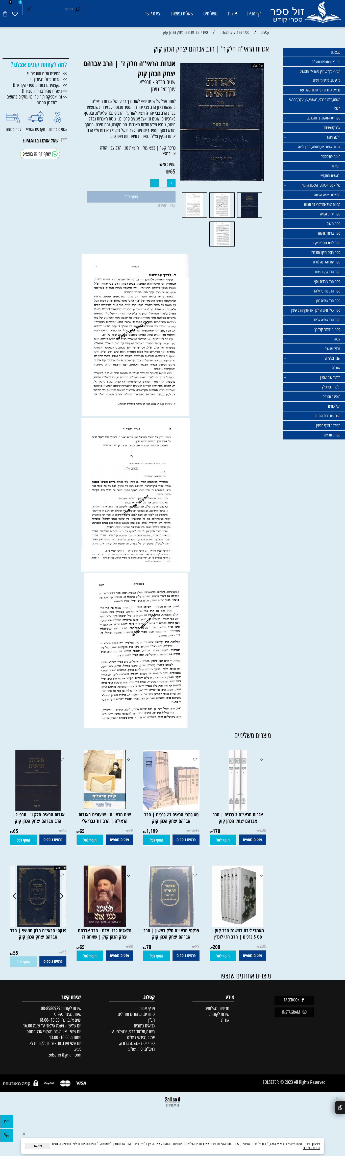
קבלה (337, 339)
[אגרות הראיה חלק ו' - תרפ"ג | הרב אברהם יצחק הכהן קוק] (38, 810)
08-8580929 (50, 1008)
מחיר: (171, 164)
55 (15, 952)
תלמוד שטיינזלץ (331, 387)
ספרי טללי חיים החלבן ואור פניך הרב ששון (315, 310)
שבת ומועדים (332, 358)
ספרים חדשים (332, 435)
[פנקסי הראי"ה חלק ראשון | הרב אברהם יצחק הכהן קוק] (171, 925)
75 (64, 830)
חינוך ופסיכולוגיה (330, 156)
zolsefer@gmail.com (64, 1055)
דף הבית (254, 13)
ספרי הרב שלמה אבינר (326, 319)
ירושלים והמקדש (330, 175)
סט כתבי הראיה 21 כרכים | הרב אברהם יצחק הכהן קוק (171, 817)
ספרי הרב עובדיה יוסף (327, 281)
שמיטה (336, 367)
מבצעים (335, 52)
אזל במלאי (257, 66)
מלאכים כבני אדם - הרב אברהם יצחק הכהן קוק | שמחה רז (104, 933)
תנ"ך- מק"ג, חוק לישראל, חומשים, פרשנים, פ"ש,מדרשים (319, 76)
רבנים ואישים (332, 348)
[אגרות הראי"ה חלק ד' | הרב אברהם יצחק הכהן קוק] (249, 217)
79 (131, 830)
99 (197, 946)
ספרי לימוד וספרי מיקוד (326, 242)
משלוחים (210, 13)
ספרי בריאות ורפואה (328, 233)
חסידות (336, 166)
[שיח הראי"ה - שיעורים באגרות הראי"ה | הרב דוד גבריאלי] (105, 810)
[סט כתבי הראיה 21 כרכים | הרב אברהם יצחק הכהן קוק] (169, 810)
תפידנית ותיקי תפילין (328, 425)
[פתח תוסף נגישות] (340, 1107)
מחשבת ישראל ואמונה (327, 194)
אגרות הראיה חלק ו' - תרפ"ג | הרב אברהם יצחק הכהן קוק (38, 817)
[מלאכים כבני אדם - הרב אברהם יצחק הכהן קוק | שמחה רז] (105, 925)
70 (148, 946)
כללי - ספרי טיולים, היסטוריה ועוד (320, 185)
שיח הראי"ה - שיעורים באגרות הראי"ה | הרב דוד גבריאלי (105, 817)
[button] (223, 840)
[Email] (7, 1122)
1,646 (195, 830)
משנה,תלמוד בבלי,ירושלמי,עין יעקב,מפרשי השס (314, 104)
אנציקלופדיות (332, 127)
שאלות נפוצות (182, 13)
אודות (232, 13)
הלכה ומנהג (333, 137)
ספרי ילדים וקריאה (329, 214)
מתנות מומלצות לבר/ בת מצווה (322, 204)
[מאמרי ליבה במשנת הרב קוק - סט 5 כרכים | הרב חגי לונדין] (237, 925)
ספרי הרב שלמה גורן (328, 300)
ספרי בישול (333, 223)
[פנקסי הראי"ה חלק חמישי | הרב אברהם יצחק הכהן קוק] (38, 925)
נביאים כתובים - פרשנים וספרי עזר (320, 90)
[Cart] (5, 13)
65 (173, 171)
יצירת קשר (153, 13)
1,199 (152, 830)
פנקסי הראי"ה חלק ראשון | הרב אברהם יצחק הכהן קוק (171, 933)
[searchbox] (53, 9)
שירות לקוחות (219, 1014)
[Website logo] (305, 14)
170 (216, 830)
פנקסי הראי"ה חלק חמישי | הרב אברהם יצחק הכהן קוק (38, 933)
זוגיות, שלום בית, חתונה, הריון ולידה (319, 146)
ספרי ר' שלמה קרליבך (327, 329)
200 (216, 946)
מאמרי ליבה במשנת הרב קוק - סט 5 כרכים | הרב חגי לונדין (238, 933)
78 (164, 164)
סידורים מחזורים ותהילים (326, 61)
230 (262, 830)
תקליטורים (334, 406)
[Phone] (7, 1136)
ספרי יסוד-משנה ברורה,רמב (323, 118)
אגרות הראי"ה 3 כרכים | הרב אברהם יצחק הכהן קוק (238, 817)
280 (262, 946)
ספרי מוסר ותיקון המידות (325, 252)
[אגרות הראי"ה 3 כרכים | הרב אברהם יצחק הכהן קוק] (238, 810)
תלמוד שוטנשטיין (330, 377)
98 (131, 946)
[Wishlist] (14, 13)
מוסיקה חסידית (331, 396)
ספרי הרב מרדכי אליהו (327, 291)
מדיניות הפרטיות (311, 1148)
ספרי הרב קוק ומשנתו (327, 271)
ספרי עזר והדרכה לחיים (326, 262)
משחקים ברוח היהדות (327, 415)
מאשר (37, 1146)
